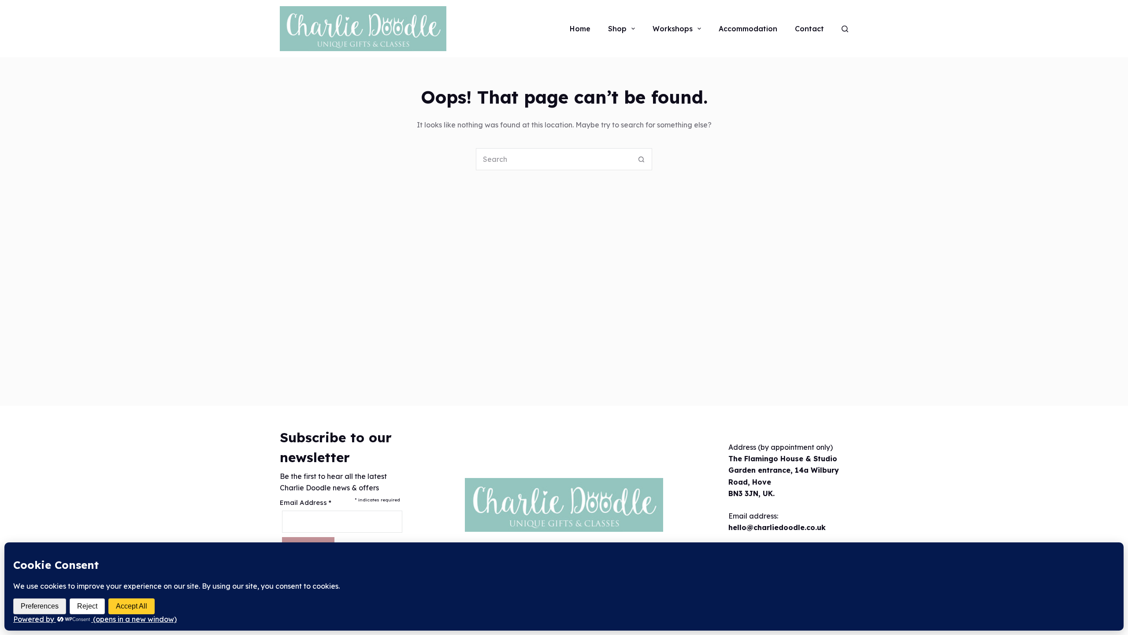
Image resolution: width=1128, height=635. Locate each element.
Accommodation (748, 28)
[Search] (845, 29)
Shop (617, 28)
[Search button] (641, 159)
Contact (809, 28)
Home (580, 28)
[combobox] (553, 159)
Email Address (305, 502)
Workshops (673, 28)
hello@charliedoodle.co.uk (777, 527)
